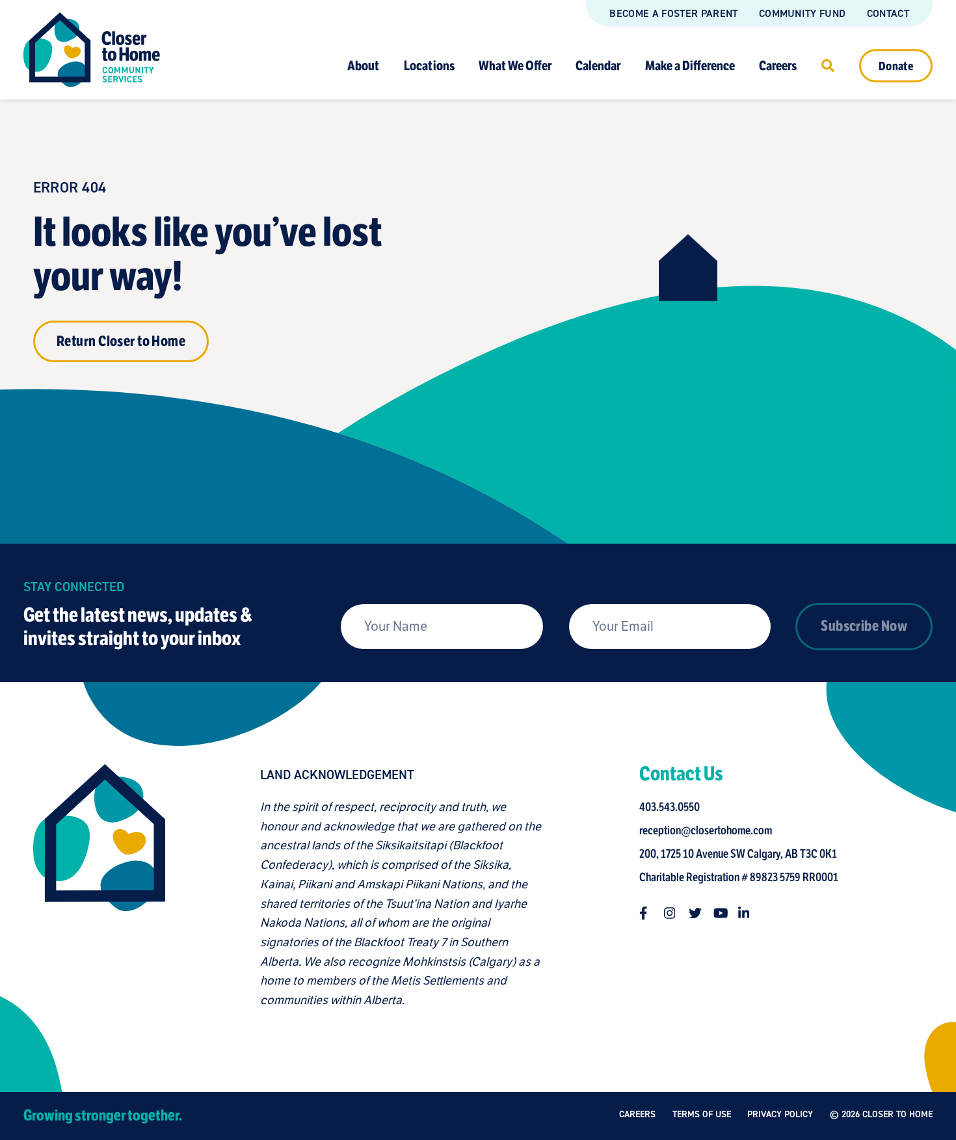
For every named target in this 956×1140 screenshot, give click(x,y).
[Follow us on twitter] (695, 913)
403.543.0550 (669, 807)
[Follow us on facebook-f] (645, 913)
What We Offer (515, 65)
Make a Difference (690, 65)
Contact (888, 13)
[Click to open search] (827, 65)
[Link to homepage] (91, 49)
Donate (896, 66)
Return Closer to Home (121, 341)
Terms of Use (701, 1114)
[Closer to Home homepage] (99, 887)
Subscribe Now (864, 626)
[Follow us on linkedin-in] (744, 913)
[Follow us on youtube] (719, 913)
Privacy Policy (780, 1114)
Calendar (598, 65)
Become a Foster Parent (673, 13)
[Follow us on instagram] (670, 913)
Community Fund (802, 13)
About (363, 65)
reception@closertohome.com (705, 830)
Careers (778, 65)
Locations (429, 65)
